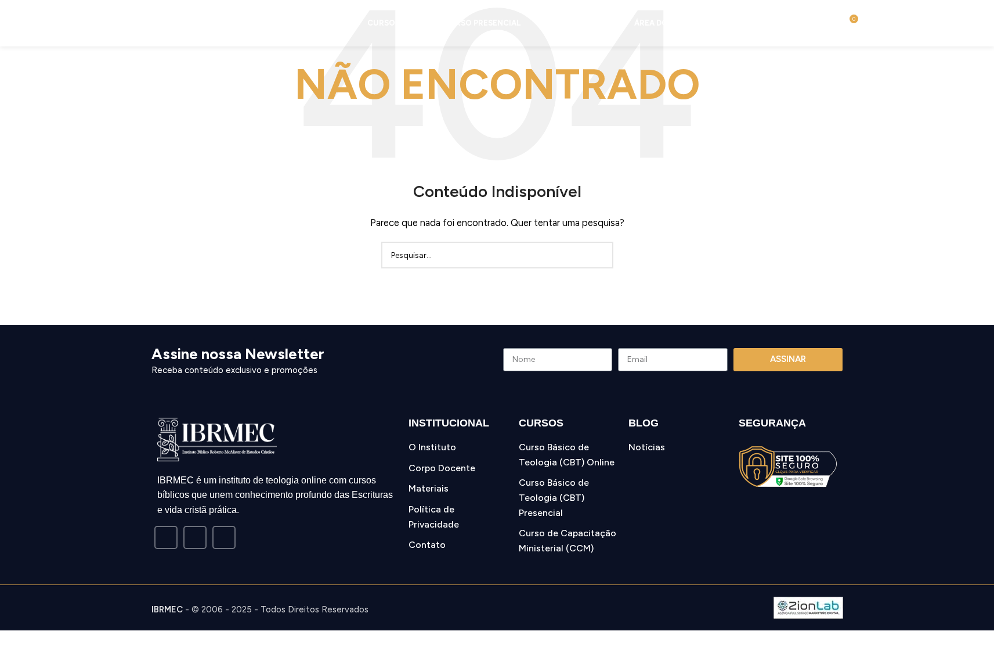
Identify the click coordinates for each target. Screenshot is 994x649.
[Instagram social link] (195, 537)
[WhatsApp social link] (224, 537)
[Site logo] (83, 22)
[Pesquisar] (827, 23)
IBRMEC (167, 609)
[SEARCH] (600, 255)
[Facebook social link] (166, 537)
